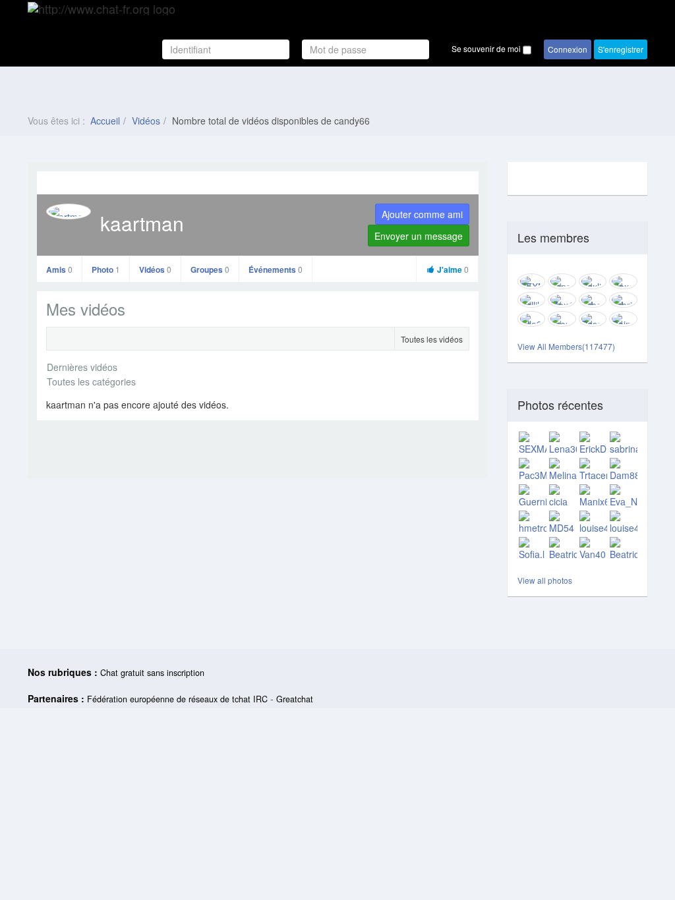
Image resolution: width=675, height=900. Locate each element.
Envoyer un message (418, 235)
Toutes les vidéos (432, 339)
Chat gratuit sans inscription (152, 673)
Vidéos (146, 120)
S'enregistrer (620, 49)
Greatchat (294, 699)
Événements (276, 269)
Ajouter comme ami (422, 214)
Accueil (105, 120)
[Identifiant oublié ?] (297, 49)
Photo (106, 269)
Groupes (210, 269)
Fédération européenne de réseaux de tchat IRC (177, 699)
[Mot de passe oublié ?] (435, 49)
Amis (59, 269)
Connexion (567, 49)
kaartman (142, 223)
